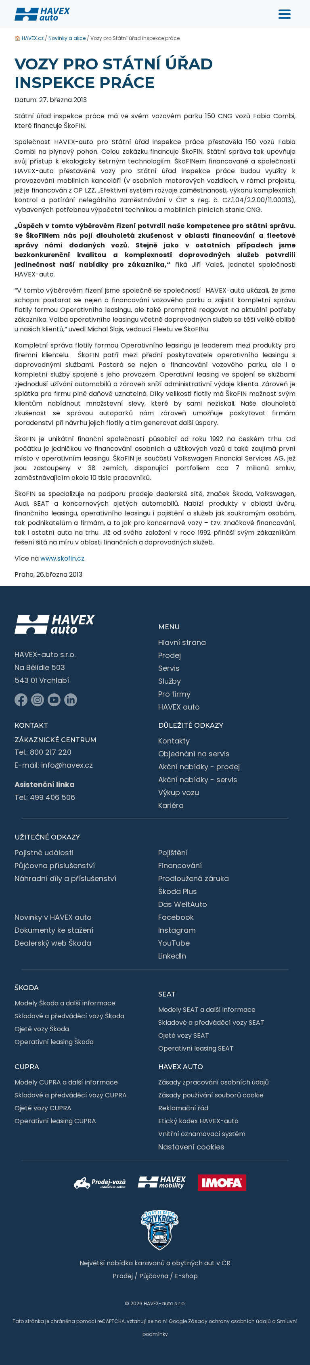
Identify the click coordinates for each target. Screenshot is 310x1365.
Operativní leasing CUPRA (55, 1121)
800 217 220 (50, 752)
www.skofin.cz (62, 558)
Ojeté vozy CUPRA (43, 1108)
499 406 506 (52, 797)
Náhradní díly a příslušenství (65, 878)
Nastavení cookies (191, 1147)
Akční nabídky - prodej (199, 767)
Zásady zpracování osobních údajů (213, 1082)
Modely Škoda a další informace (65, 1003)
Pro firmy (174, 694)
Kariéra (171, 805)
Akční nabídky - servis (197, 780)
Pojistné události (44, 853)
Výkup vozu (178, 792)
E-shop (186, 1276)
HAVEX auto (179, 707)
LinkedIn (172, 956)
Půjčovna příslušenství (55, 865)
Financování (180, 865)
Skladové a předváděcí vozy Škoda (69, 1016)
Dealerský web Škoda (53, 943)
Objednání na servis (194, 754)
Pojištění (173, 853)
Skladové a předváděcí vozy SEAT (211, 1022)
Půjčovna (153, 1276)
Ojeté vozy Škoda (42, 1029)
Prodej (169, 655)
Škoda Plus (177, 891)
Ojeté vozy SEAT (183, 1035)
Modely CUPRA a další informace (66, 1082)
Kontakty (174, 741)
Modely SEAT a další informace (207, 1009)
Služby (169, 681)
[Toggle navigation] (284, 14)
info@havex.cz (67, 765)
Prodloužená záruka (193, 878)
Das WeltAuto (182, 904)
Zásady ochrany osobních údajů (229, 1321)
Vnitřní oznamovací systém (201, 1134)
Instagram (177, 930)
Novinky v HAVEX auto (53, 917)
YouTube (174, 943)
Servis (169, 668)
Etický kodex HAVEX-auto (198, 1121)
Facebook (176, 917)
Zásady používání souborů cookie (211, 1095)
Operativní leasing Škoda (54, 1042)
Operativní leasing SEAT (196, 1048)
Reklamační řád (183, 1108)
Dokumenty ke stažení (54, 930)
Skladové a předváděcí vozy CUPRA (71, 1095)
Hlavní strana (182, 642)
